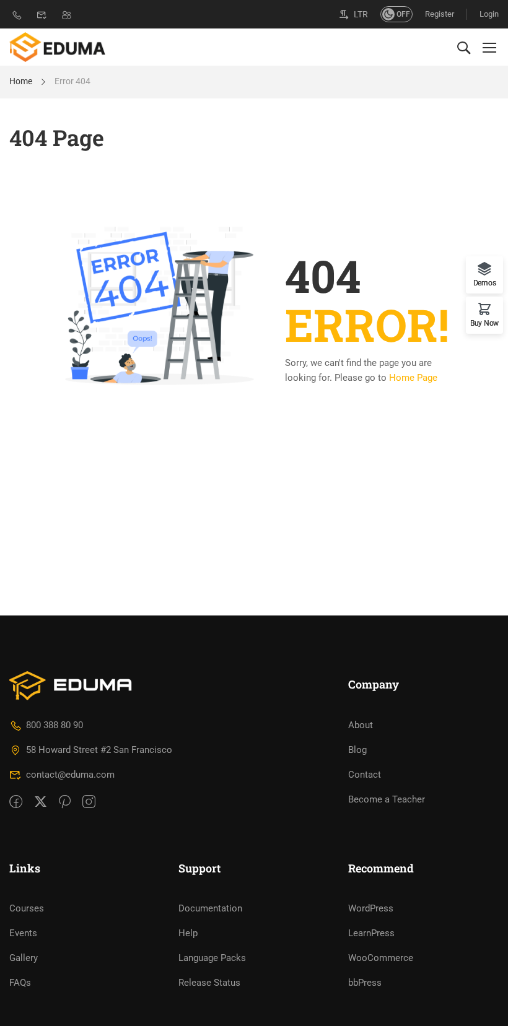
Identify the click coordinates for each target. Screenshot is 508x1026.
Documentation (210, 908)
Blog (357, 749)
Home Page (413, 377)
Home (20, 81)
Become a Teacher (386, 799)
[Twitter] (40, 802)
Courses (26, 908)
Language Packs (212, 957)
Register (439, 14)
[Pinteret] (65, 802)
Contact (364, 774)
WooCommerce (380, 957)
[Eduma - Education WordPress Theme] (57, 47)
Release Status (209, 982)
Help (188, 933)
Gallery (23, 957)
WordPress (370, 908)
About (360, 725)
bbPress (365, 982)
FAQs (20, 982)
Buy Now (484, 323)
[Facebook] (15, 802)
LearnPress (371, 933)
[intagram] (88, 802)
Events (23, 933)
